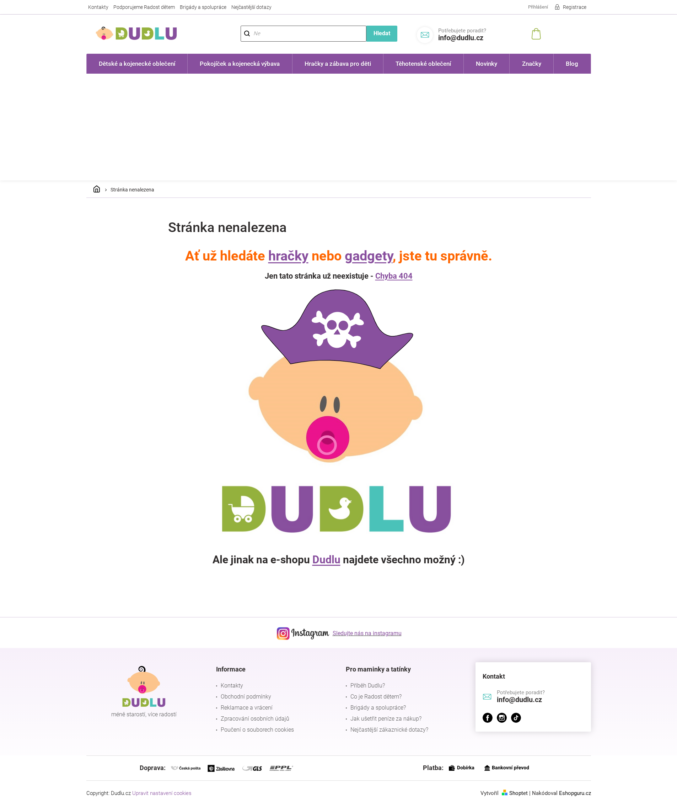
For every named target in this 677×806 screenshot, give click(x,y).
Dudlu (326, 559)
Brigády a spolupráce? (378, 707)
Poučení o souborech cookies (257, 729)
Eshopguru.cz (575, 793)
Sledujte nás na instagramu (367, 633)
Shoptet (518, 793)
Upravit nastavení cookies (162, 793)
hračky (288, 256)
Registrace (574, 7)
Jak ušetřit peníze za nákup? (385, 718)
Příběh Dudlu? (367, 685)
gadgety (369, 256)
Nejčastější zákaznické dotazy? (389, 729)
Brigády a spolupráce (203, 7)
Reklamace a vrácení (247, 707)
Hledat (382, 33)
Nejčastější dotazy (251, 7)
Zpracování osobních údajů (255, 718)
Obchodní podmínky (246, 696)
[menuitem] (137, 64)
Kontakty (98, 7)
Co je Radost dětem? (376, 696)
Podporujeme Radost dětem (144, 7)
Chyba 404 (394, 276)
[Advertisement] (338, 127)
